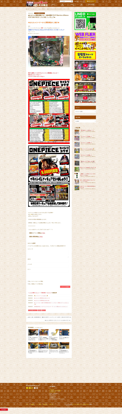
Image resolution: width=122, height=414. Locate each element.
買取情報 (43, 292)
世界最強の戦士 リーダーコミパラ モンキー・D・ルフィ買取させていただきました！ (51, 306)
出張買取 (62, 5)
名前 (29, 259)
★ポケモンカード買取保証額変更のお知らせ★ (88, 187)
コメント (30, 248)
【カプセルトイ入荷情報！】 (86, 136)
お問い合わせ (91, 1)
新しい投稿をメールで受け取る (36, 283)
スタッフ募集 (72, 5)
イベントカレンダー (91, 5)
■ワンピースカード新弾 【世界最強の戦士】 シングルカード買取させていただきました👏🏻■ (51, 303)
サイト (29, 269)
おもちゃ (49, 292)
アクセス (81, 5)
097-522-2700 (52, 392)
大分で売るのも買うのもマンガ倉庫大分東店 (80, 404)
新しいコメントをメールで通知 (36, 281)
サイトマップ (82, 1)
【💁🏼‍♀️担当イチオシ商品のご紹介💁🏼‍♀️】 (87, 161)
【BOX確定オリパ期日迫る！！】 (87, 130)
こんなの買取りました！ (34, 292)
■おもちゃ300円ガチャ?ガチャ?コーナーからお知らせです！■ (57, 320)
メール (30, 264)
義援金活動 (76, 1)
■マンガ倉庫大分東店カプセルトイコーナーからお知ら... (87, 180)
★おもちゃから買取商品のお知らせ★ (41, 300)
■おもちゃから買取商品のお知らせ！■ (41, 298)
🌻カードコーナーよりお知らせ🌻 (41, 295)
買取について (53, 5)
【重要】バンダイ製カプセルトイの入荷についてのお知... (88, 174)
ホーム (27, 404)
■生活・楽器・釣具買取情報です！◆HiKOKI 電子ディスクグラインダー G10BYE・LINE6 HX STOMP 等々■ (49, 317)
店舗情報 (32, 404)
